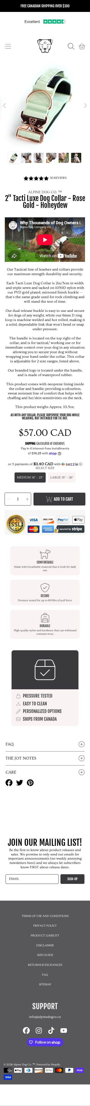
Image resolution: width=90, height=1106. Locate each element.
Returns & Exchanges (45, 964)
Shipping (30, 443)
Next (85, 106)
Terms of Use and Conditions (45, 916)
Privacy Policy (45, 925)
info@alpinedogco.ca (45, 1017)
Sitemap (45, 984)
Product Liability (45, 935)
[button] (8, 46)
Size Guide (45, 955)
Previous (5, 106)
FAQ (45, 974)
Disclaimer (45, 945)
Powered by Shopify (48, 1064)
